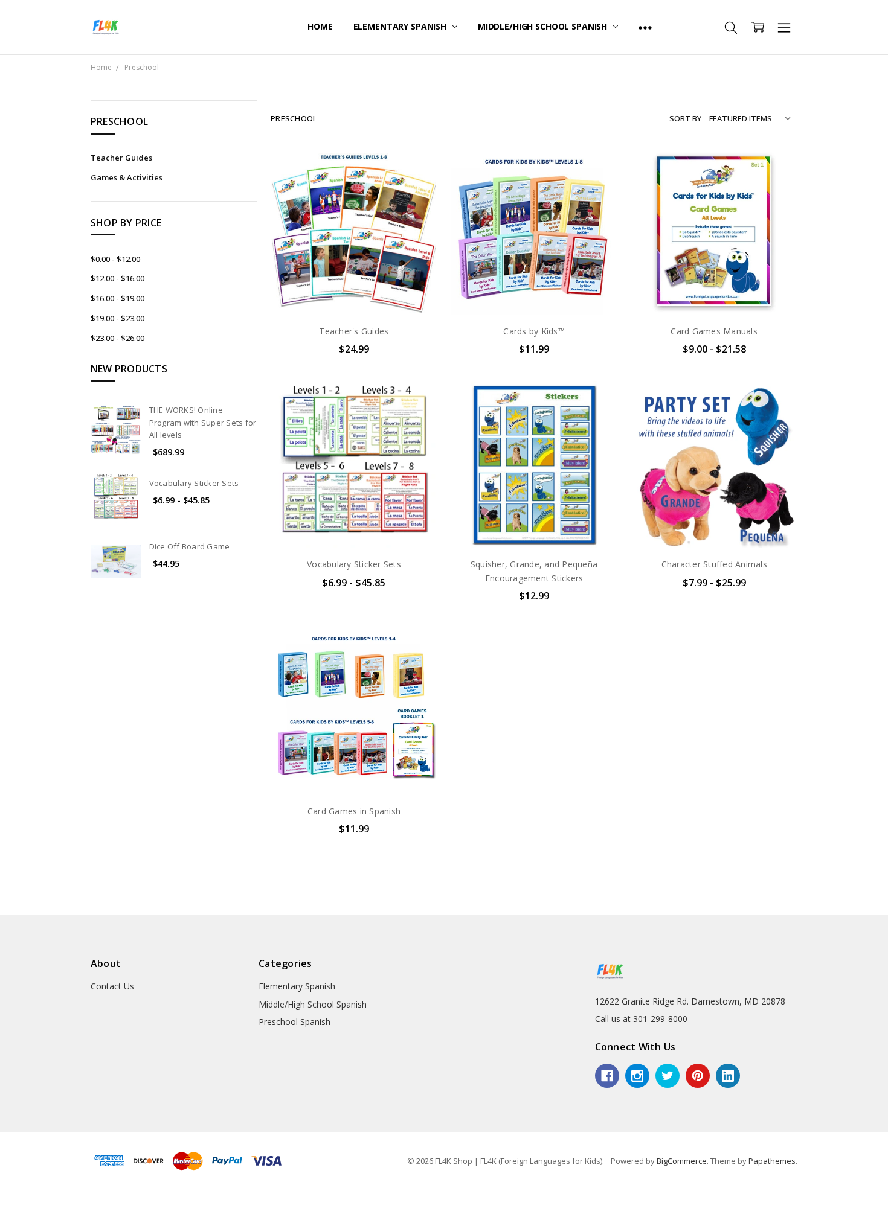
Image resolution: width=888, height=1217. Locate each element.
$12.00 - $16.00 (117, 278)
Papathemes (772, 1160)
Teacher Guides (121, 157)
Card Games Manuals (714, 331)
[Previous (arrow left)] (3, 1213)
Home (319, 26)
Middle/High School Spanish (544, 26)
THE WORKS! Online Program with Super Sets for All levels (203, 422)
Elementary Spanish (401, 26)
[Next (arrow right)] (13, 1213)
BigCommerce (682, 1160)
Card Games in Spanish (354, 811)
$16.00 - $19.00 (117, 298)
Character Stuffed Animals (714, 564)
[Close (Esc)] (3, 1199)
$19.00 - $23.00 (117, 318)
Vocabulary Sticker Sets (194, 483)
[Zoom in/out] (32, 1199)
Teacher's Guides (353, 331)
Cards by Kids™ (534, 331)
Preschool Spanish (294, 1021)
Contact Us (112, 986)
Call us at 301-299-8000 (641, 1018)
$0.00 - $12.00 (115, 259)
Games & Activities (126, 177)
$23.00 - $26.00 (117, 338)
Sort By (685, 118)
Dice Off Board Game (189, 546)
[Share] (13, 1199)
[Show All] (645, 27)
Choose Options (354, 289)
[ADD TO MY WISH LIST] (415, 189)
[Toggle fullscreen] (23, 1199)
